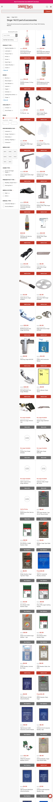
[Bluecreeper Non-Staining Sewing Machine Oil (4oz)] (44, 45)
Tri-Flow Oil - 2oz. (24, 113)
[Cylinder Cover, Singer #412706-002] (44, 168)
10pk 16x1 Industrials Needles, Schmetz (42, 574)
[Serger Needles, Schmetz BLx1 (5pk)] (27, 660)
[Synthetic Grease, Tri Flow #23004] (27, 76)
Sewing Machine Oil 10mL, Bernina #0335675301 (43, 83)
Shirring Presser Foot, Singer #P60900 (25, 391)
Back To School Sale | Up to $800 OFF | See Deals (26, 1)
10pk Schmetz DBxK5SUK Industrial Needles (26, 790)
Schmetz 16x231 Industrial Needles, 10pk (43, 728)
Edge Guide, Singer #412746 (41, 452)
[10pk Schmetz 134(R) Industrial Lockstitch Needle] (27, 721)
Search (48, 11)
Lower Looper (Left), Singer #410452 (27, 175)
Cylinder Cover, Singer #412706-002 (42, 175)
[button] (1, 6)
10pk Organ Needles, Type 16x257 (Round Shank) (43, 513)
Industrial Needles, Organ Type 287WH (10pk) (43, 759)
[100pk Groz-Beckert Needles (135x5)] (27, 752)
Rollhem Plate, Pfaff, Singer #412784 (43, 206)
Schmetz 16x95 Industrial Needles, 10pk (43, 790)
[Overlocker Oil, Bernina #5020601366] (27, 230)
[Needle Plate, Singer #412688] (44, 230)
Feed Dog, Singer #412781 (26, 359)
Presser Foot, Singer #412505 (25, 452)
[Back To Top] (51, 800)
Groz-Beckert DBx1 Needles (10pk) (25, 605)
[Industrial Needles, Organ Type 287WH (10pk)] (44, 752)
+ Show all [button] (5, 70)
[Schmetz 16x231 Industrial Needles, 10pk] (44, 721)
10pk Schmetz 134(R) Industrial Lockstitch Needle (27, 728)
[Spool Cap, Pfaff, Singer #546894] (44, 291)
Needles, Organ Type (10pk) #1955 (43, 544)
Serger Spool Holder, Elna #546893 (43, 144)
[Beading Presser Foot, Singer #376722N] (27, 322)
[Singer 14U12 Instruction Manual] (44, 353)
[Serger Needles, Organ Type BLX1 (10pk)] (27, 568)
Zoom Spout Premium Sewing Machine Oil (25, 52)
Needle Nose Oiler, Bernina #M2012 (27, 513)
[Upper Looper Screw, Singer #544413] (27, 475)
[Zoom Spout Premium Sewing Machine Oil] (27, 45)
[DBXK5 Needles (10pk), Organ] (44, 691)
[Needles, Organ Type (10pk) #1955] (44, 537)
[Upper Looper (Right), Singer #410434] (44, 107)
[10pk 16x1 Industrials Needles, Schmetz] (44, 568)
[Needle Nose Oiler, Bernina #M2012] (27, 506)
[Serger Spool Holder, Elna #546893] (44, 137)
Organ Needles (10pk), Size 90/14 (43, 667)
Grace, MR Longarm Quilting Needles (43, 605)
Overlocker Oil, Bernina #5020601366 (26, 237)
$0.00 (6, 120)
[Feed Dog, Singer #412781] (27, 353)
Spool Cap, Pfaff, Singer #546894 (42, 298)
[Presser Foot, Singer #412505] (27, 445)
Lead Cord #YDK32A (25, 267)
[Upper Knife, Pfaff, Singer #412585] (27, 137)
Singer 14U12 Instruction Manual (43, 360)
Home (8, 17)
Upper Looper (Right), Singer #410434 (42, 114)
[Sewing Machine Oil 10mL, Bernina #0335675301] (44, 76)
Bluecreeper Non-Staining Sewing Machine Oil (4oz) (43, 52)
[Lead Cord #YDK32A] (27, 260)
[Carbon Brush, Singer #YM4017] (27, 291)
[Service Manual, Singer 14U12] (44, 384)
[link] (9, 48)
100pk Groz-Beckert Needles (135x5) (25, 759)
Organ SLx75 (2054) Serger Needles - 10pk (27, 636)
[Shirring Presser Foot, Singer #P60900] (27, 384)
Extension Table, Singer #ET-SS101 (42, 482)
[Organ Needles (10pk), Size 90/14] (44, 660)
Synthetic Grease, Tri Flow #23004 (26, 83)
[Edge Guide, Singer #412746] (44, 445)
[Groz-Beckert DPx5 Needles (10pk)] (44, 629)
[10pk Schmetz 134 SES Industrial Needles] (27, 691)
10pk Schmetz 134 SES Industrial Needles (26, 698)
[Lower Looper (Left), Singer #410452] (27, 168)
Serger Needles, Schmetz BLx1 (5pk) (26, 667)
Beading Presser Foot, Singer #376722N (25, 329)
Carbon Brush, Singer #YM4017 (25, 298)
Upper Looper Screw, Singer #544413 (25, 482)
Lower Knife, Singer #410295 (41, 267)
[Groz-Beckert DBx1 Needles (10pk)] (27, 598)
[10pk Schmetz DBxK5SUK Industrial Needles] (27, 783)
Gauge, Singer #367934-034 (43, 421)
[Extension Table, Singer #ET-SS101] (44, 475)
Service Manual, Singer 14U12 (42, 391)
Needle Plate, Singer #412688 (42, 237)
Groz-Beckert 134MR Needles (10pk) (25, 544)
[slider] (3, 118)
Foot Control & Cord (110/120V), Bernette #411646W (25, 207)
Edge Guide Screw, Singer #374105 (43, 329)
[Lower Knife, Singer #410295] (44, 260)
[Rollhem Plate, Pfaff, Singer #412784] (44, 199)
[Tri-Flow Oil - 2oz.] (27, 107)
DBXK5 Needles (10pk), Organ (42, 698)
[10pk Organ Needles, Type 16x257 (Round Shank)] (44, 506)
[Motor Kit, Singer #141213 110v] (27, 414)
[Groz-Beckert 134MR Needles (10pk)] (27, 537)
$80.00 (10, 120)
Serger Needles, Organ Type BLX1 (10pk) (26, 574)
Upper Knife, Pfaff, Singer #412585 (26, 144)
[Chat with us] (46, 6)
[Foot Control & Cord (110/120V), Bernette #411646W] (27, 199)
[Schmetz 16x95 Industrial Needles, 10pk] (44, 783)
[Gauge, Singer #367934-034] (44, 414)
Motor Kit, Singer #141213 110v (26, 421)
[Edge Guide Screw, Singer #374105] (44, 322)
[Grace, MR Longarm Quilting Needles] (44, 598)
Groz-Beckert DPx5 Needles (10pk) (41, 636)
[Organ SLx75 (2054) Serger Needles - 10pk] (27, 629)
